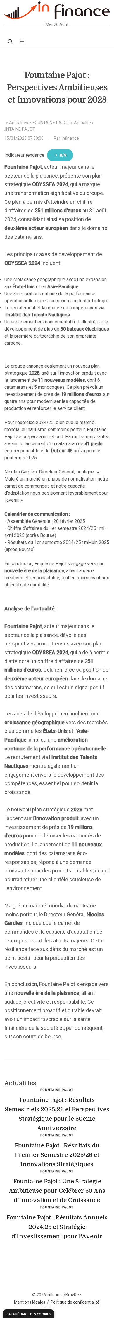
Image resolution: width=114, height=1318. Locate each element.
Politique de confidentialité (75, 1302)
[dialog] (28, 1313)
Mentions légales (29, 1302)
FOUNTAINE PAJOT (51, 122)
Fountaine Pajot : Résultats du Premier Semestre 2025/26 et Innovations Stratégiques (57, 1155)
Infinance (70, 138)
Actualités (18, 122)
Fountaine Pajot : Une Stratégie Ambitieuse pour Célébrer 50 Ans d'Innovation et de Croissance (57, 1191)
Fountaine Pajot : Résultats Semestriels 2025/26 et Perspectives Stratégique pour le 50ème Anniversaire (57, 1114)
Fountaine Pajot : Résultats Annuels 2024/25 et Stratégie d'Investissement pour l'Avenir (57, 1227)
